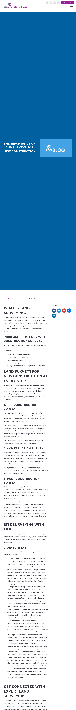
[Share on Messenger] (69, 310)
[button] (47, 2)
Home (5, 299)
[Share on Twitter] (59, 310)
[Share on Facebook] (54, 310)
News (9, 299)
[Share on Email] (64, 310)
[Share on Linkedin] (54, 316)
